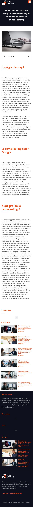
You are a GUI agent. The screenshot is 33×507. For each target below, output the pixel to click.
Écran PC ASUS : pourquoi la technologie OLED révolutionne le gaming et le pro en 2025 (24, 327)
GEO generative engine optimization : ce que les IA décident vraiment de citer (25, 384)
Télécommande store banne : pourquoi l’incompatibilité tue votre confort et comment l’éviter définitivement (25, 339)
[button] (29, 1)
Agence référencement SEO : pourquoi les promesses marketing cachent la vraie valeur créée (24, 362)
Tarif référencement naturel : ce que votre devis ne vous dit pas (25, 373)
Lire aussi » (21, 331)
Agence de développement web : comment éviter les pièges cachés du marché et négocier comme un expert (25, 351)
